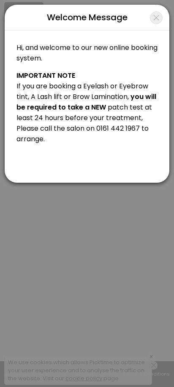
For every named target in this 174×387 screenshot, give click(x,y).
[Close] (156, 17)
